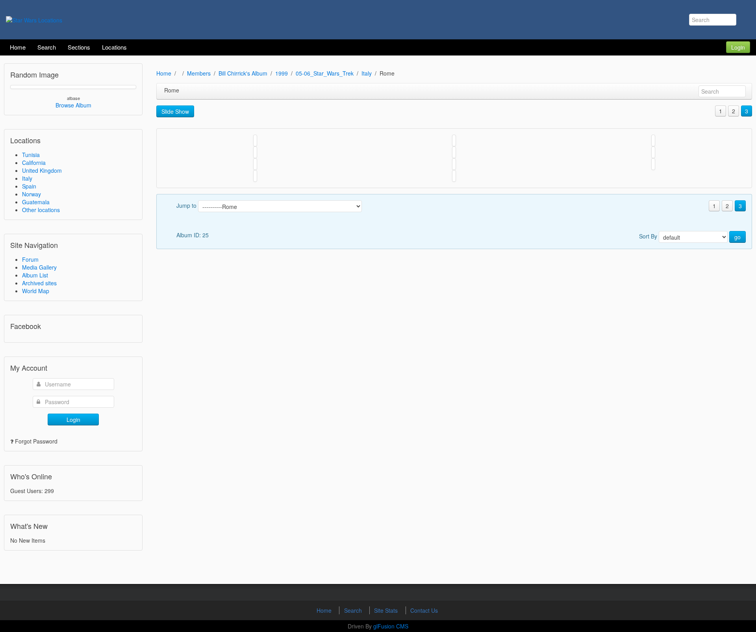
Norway (31, 194)
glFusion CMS (390, 626)
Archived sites (39, 283)
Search (353, 610)
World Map (35, 291)
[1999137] (255, 176)
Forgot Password (36, 441)
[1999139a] (454, 152)
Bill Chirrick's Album (243, 73)
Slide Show (175, 111)
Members (199, 73)
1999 (281, 73)
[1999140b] (454, 140)
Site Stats (386, 610)
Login (738, 47)
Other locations (41, 210)
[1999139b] (454, 176)
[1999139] (653, 152)
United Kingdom (42, 170)
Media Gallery (39, 267)
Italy (27, 178)
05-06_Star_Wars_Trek (325, 73)
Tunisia (31, 155)
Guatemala (36, 202)
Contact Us (424, 610)
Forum (30, 259)
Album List (35, 275)
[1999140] (255, 152)
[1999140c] (255, 140)
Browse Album (73, 105)
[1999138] (454, 164)
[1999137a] (653, 164)
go (737, 237)
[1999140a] (653, 140)
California (34, 162)
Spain (29, 186)
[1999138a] (255, 164)
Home (163, 73)
